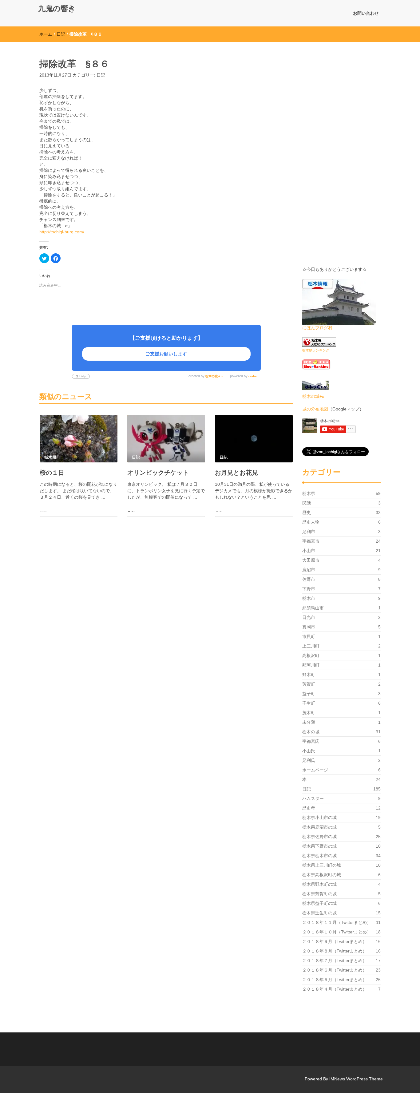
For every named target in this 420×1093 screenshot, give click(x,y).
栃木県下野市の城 (319, 846)
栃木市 (308, 598)
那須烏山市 (313, 607)
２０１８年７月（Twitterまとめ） (334, 960)
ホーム (45, 34)
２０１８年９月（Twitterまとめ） (334, 941)
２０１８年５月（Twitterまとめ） (334, 979)
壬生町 (308, 703)
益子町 (308, 693)
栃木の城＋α (214, 376)
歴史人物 (310, 522)
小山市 (308, 550)
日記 (61, 34)
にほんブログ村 (317, 327)
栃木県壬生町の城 (319, 912)
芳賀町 (308, 684)
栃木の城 (310, 731)
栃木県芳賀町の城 (319, 893)
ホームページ (315, 769)
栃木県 (308, 493)
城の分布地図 (315, 408)
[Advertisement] (341, 157)
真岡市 (308, 626)
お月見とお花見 (236, 472)
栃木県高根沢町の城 (321, 874)
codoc (253, 376)
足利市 (308, 531)
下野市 (308, 588)
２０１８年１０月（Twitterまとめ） (336, 931)
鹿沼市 (308, 569)
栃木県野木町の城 (319, 884)
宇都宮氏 (310, 741)
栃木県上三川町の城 (321, 865)
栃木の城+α (313, 396)
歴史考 (308, 808)
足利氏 (308, 760)
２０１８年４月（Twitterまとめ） (334, 989)
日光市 (308, 617)
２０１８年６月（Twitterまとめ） (334, 970)
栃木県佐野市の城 (319, 836)
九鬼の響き (57, 8)
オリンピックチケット (158, 472)
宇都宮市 (310, 541)
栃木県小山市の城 (319, 817)
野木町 (308, 674)
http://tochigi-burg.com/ (61, 231)
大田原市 (310, 560)
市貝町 (308, 636)
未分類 (308, 722)
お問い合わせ (366, 13)
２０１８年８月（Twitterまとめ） (334, 950)
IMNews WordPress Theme (356, 1078)
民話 (306, 503)
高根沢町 (310, 655)
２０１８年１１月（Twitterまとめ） (336, 922)
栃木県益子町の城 (319, 903)
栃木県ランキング (315, 350)
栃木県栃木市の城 (319, 855)
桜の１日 (52, 472)
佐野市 (308, 579)
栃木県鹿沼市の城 (319, 827)
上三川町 (310, 646)
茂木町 (308, 712)
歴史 (306, 512)
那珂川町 (310, 665)
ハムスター (313, 798)
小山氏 (308, 750)
